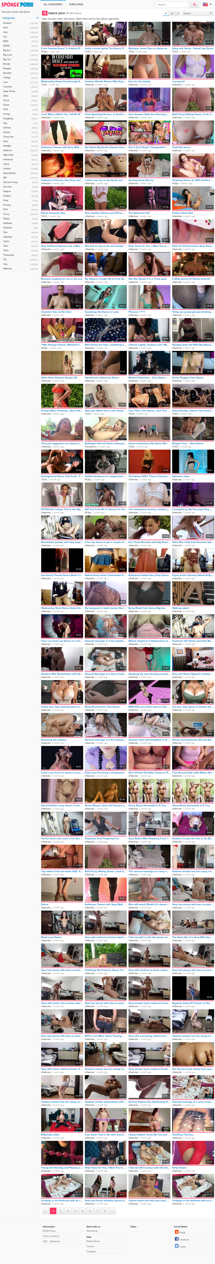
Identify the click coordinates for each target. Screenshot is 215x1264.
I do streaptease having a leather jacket (149, 509)
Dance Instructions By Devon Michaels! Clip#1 (149, 443)
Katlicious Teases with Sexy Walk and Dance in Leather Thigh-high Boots (62, 147)
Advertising (92, 1231)
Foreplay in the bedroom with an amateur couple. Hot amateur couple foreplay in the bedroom (62, 1200)
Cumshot (20, 86)
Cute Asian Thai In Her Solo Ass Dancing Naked (106, 1134)
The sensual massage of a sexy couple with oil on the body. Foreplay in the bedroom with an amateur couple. (149, 871)
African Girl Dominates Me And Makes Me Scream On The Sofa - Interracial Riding (193, 739)
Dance (44, 904)
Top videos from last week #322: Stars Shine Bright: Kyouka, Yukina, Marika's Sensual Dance (62, 871)
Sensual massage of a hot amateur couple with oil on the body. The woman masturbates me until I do (106, 640)
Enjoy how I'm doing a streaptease (104, 772)
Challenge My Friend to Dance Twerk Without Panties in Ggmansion (106, 970)
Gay (20, 123)
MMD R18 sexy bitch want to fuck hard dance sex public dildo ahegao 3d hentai (149, 706)
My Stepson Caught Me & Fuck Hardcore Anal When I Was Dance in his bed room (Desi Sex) (106, 278)
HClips (44, 51)
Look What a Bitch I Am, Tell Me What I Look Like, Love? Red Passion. (62, 114)
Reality (20, 218)
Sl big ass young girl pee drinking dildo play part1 (193, 311)
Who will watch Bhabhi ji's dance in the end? (149, 904)
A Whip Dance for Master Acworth (191, 278)
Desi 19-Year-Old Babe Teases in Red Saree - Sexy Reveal (149, 772)
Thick (20, 250)
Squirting (20, 237)
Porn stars (76, 4)
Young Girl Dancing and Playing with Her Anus (62, 1167)
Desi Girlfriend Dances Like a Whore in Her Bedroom (62, 246)
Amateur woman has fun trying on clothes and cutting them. (193, 871)
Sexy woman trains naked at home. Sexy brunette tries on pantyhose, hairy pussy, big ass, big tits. (149, 1069)
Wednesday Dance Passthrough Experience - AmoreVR (62, 81)
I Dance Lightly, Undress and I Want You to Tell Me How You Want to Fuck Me (149, 344)
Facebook (184, 1239)
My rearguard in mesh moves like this (106, 608)
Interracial (20, 159)
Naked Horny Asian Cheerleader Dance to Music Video (106, 575)
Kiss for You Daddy (139, 81)
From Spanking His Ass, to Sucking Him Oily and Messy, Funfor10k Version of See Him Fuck (106, 114)
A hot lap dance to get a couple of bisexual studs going (106, 542)
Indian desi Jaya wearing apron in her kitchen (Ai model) (62, 706)
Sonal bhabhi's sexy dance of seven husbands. (62, 805)
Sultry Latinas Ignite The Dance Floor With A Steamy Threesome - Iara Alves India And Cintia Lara (106, 48)
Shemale (20, 227)
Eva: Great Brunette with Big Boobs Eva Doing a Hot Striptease (149, 542)
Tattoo (20, 241)
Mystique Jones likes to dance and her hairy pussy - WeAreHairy (149, 48)
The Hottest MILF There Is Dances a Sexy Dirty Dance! (149, 476)
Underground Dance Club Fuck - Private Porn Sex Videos (62, 476)
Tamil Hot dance (181, 147)
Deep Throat (20, 91)
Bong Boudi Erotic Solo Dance (102, 706)
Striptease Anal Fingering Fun (102, 838)
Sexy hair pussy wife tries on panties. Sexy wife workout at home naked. (193, 904)
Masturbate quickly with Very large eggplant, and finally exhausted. (62, 542)
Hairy (20, 141)
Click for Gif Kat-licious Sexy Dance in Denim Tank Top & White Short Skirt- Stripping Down (193, 246)
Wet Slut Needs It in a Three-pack (147, 278)
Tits (20, 259)
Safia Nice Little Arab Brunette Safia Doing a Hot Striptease (193, 542)
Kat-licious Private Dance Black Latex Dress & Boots (62, 575)
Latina (20, 164)
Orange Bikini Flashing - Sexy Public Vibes (62, 410)
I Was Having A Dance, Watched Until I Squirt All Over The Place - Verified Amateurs (62, 344)
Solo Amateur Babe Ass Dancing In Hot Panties (149, 114)
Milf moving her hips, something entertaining (106, 344)
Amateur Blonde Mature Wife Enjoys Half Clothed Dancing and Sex (106, 81)
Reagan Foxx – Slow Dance (187, 443)
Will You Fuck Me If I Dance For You (105, 509)
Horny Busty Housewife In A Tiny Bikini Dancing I (149, 805)
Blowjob (20, 68)
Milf (20, 177)
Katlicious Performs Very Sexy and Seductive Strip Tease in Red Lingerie (62, 180)
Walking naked (180, 608)
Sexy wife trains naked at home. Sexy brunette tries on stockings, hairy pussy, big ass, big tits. (62, 1069)
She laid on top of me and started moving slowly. (106, 246)
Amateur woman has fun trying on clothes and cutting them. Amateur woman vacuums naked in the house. (193, 1036)
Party (20, 200)
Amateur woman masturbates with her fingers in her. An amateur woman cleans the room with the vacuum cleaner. (106, 1101)
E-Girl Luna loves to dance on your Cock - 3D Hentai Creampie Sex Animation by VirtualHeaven (62, 772)
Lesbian (20, 168)
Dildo (20, 96)
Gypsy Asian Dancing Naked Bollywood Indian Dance (193, 575)
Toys (20, 264)
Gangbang (20, 118)
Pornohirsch (90, 446)
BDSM (20, 45)
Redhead (20, 223)
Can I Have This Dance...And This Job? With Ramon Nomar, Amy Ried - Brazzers (149, 410)
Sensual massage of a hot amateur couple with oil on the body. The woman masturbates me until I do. (106, 739)
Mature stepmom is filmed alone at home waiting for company (149, 640)
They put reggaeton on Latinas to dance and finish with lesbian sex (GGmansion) (62, 443)
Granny (20, 132)
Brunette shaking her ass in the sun (61, 278)
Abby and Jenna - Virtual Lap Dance (192, 48)
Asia (20, 32)
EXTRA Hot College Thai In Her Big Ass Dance (62, 509)
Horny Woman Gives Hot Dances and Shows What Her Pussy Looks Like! (106, 805)
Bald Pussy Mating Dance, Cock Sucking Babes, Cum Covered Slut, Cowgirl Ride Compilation (193, 114)
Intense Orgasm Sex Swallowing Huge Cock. (149, 1101)
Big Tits (20, 59)
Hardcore (20, 150)
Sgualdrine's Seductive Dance (102, 377)
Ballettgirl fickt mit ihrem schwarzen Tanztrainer (106, 443)
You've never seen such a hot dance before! (62, 838)
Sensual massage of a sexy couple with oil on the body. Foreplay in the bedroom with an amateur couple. (193, 1101)
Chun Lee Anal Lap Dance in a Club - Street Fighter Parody (62, 640)
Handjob (20, 146)
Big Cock (20, 55)
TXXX (88, 51)
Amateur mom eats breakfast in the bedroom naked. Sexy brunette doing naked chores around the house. (149, 739)
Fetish (20, 105)
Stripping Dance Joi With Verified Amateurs (193, 180)
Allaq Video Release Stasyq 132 (59, 377)
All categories (53, 4)
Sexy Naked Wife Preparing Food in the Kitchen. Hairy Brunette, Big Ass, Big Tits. (149, 838)
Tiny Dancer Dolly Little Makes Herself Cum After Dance (193, 772)
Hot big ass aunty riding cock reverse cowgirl (193, 1069)
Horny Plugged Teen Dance (187, 377)
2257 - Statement (51, 1241)
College (20, 77)
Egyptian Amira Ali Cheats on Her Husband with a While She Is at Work (193, 1003)
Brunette (20, 73)
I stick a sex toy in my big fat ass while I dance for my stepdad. (106, 180)
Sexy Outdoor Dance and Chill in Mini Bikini (106, 213)
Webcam (20, 268)
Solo (20, 232)
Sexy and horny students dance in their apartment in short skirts (106, 1200)
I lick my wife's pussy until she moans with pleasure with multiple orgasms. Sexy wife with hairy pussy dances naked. (149, 1167)
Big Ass (20, 50)
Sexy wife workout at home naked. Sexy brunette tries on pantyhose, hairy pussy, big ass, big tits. (106, 937)
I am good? (178, 81)
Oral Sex (20, 186)
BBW (20, 41)
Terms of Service (51, 1236)
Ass (20, 36)
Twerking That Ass (182, 1134)
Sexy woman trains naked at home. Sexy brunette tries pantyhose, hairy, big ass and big (149, 1003)
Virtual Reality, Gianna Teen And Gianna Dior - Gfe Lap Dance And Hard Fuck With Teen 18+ (193, 410)
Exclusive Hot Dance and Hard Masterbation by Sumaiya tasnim (193, 640)
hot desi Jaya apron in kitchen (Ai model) (193, 706)
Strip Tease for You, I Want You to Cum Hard (149, 246)
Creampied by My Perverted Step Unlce (193, 509)
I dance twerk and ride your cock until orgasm (149, 1200)
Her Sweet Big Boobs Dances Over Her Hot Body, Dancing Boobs (106, 147)
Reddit (182, 1232)
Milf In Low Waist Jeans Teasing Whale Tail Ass (106, 1036)
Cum (20, 82)
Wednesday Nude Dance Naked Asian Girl (62, 608)
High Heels (20, 155)
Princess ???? (136, 311)
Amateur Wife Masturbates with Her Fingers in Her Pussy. (62, 674)
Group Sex (20, 136)
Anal (20, 27)
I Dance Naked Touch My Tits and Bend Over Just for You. (149, 1134)
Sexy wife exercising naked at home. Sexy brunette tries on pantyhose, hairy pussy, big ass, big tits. (149, 1036)
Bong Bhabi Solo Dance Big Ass (146, 608)
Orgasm (20, 191)
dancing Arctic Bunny (140, 180)
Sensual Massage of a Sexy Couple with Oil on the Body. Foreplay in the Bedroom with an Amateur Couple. (106, 674)
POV (20, 209)
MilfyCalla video (50, 1134)
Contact (90, 1246)
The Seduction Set (139, 213)
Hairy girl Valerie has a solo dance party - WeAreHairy (106, 410)
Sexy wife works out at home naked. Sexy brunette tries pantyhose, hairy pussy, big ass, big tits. (62, 1003)
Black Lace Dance (51, 937)
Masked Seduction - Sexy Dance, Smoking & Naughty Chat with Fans (149, 377)
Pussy (20, 214)
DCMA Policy (49, 1231)
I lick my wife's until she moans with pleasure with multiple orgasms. (149, 937)
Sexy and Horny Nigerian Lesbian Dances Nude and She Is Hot (193, 674)
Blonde (20, 64)
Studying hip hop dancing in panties (149, 674)
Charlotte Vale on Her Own (56, 311)
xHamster (89, 84)
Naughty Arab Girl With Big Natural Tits (193, 344)
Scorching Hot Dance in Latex (102, 311)
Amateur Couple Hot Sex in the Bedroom (193, 838)
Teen (20, 246)
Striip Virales (179, 1167)
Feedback (91, 1251)
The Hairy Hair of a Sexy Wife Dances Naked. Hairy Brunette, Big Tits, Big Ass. (193, 937)
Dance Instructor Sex (53, 213)
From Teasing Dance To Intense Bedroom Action (62, 48)
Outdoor (20, 196)
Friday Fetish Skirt (182, 213)
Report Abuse (93, 1241)
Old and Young (20, 182)
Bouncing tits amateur (54, 739)
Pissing (20, 205)
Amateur (20, 23)
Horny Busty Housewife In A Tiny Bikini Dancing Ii (193, 805)
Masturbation (20, 173)
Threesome (20, 255)
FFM (20, 109)
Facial (20, 100)
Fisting (20, 114)
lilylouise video (181, 476)
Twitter (182, 1246)
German (20, 127)
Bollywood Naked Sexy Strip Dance (148, 575)
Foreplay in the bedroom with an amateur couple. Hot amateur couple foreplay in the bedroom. (193, 1200)
